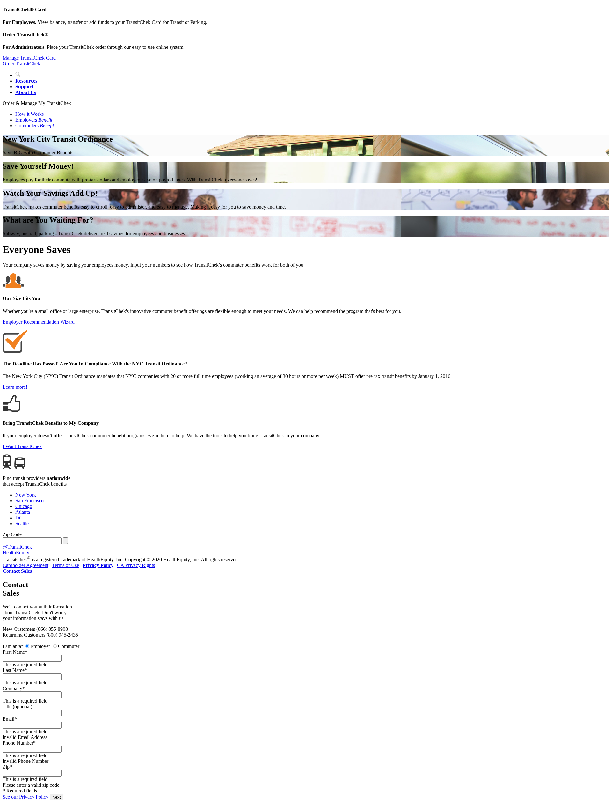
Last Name (14, 670)
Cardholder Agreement (25, 565)
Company (12, 688)
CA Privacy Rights (136, 565)
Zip (6, 767)
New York (25, 494)
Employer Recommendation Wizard (39, 322)
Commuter (68, 646)
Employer (40, 646)
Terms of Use (65, 565)
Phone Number (18, 743)
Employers (33, 119)
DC (19, 517)
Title (17, 706)
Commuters (34, 125)
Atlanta (22, 512)
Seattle (22, 523)
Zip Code (12, 534)
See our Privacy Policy (25, 796)
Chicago (23, 506)
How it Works (29, 114)
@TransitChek (17, 546)
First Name (14, 652)
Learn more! (15, 387)
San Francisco (29, 500)
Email (8, 719)
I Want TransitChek (22, 446)
